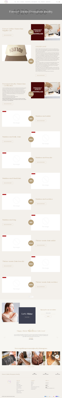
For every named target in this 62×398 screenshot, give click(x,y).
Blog (17, 389)
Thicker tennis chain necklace (47, 282)
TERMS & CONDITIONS (19, 385)
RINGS (32, 385)
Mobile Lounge (18, 391)
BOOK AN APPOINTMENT (8, 35)
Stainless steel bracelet (44, 157)
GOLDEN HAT (41, 46)
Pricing (17, 383)
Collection (27, 317)
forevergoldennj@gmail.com (50, 388)
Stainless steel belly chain (11, 137)
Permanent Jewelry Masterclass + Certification (14, 85)
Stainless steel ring (9, 220)
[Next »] (32, 297)
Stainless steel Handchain (11, 178)
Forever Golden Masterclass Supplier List (12, 29)
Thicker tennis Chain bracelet (13, 261)
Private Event (18, 384)
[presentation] (4, 337)
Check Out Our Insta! (31, 366)
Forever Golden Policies (20, 390)
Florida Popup (33, 389)
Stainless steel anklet (43, 116)
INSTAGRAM (47, 382)
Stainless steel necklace (44, 199)
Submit (48, 316)
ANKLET (32, 384)
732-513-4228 (47, 386)
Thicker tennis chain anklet (46, 240)
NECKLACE (32, 383)
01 (29, 296)
